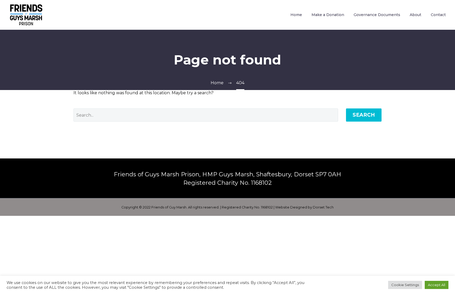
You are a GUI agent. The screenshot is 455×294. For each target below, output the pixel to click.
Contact (438, 14)
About (415, 14)
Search (364, 115)
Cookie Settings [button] (405, 285)
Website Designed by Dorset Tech (304, 207)
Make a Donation (327, 14)
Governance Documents (377, 14)
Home (296, 14)
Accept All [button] (436, 285)
